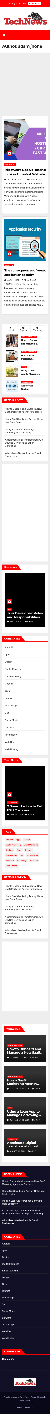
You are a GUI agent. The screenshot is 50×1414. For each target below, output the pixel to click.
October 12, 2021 (16, 180)
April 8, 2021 (16, 621)
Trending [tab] (37, 330)
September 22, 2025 (20, 1120)
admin (30, 621)
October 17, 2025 (19, 1057)
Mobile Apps (11, 705)
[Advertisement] (25, 78)
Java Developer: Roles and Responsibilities (25, 615)
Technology (27, 382)
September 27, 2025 (20, 1089)
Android (9, 647)
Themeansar (25, 1401)
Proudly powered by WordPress (17, 1397)
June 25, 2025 (16, 814)
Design (8, 662)
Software (9, 265)
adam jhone (35, 180)
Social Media (11, 720)
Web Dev (9, 742)
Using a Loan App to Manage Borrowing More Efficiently (23, 1115)
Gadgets (9, 684)
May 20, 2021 (13, 280)
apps (24, 367)
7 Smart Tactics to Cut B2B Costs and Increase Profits (24, 810)
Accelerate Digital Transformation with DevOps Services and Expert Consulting (24, 443)
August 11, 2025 (18, 1151)
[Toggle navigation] (27, 35)
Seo (9, 609)
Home (19, 1408)
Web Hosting (10, 164)
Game (8, 691)
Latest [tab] (11, 330)
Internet (9, 698)
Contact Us (8, 1359)
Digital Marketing (29, 337)
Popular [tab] (24, 330)
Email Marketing (13, 676)
